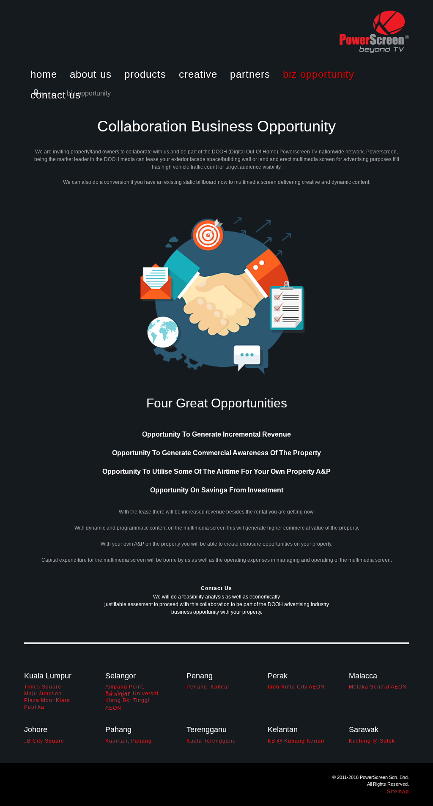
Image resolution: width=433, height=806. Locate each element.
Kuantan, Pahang (128, 741)
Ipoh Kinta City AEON (296, 687)
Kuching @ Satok (372, 741)
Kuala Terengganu (211, 741)
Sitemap (398, 792)
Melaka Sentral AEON (378, 687)
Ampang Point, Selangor (125, 687)
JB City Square (44, 741)
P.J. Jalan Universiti (132, 694)
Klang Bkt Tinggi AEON (127, 700)
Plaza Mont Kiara (47, 700)
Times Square (42, 687)
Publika (34, 707)
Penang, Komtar (208, 687)
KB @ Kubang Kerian (296, 741)
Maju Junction (43, 694)
